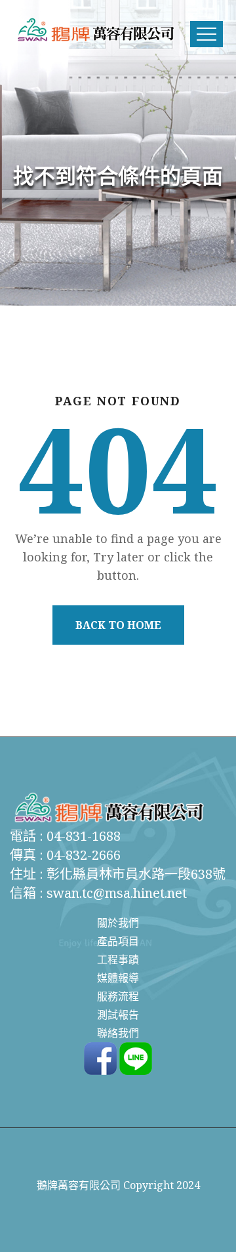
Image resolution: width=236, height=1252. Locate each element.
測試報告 (118, 1014)
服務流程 (118, 996)
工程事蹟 (118, 959)
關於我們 (118, 923)
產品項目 (118, 941)
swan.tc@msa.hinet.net (117, 893)
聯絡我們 (118, 1033)
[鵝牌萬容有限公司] (95, 29)
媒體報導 (118, 978)
